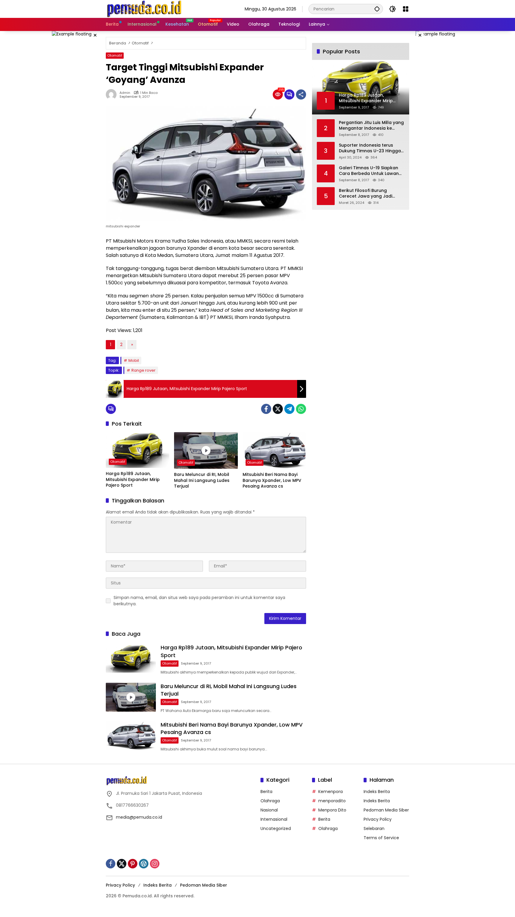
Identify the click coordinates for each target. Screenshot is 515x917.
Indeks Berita (377, 792)
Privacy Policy (378, 819)
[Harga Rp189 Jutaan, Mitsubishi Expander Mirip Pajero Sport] (137, 450)
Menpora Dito (332, 810)
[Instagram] (154, 863)
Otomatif (114, 55)
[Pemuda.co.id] (145, 9)
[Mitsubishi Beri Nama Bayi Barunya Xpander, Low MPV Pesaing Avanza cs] (274, 450)
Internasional (273, 819)
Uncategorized (275, 828)
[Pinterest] (132, 863)
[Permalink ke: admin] (113, 94)
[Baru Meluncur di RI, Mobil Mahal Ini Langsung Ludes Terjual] (206, 450)
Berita (266, 792)
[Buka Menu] (405, 9)
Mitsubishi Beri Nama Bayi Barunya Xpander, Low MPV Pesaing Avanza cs (272, 480)
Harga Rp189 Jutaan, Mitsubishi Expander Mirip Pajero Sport (133, 479)
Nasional (269, 810)
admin (125, 92)
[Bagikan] (301, 94)
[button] (377, 9)
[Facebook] (266, 409)
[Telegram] (289, 409)
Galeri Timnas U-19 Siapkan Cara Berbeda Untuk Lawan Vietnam (369, 171)
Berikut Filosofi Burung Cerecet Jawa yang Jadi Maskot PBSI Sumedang (365, 193)
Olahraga (270, 801)
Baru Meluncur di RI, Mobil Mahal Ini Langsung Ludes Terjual (201, 480)
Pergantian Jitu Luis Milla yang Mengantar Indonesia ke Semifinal (371, 125)
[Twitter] (278, 409)
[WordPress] (143, 863)
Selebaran (374, 828)
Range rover (143, 370)
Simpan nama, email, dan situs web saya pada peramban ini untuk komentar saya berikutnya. (199, 601)
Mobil (133, 360)
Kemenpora (330, 792)
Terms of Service (381, 838)
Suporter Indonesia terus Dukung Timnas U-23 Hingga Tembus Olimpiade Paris (370, 148)
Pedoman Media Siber (386, 810)
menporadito (332, 801)
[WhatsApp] (301, 409)
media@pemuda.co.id (139, 817)
